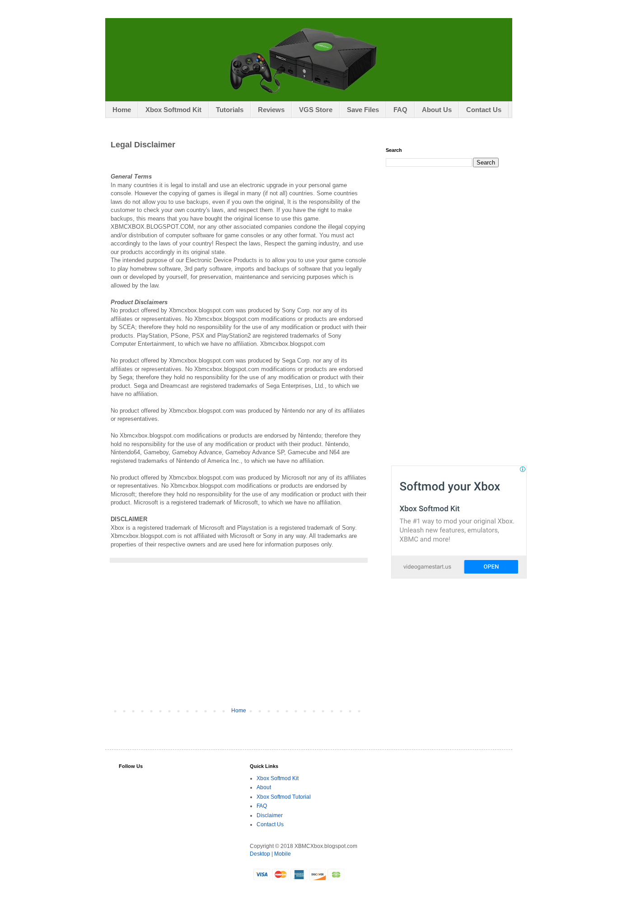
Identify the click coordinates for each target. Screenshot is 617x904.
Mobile (282, 854)
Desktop (260, 854)
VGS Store (315, 109)
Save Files (363, 109)
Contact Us (483, 109)
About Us (437, 109)
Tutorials (229, 109)
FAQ (400, 109)
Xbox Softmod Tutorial (284, 797)
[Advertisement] (238, 639)
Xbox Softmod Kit (173, 109)
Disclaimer (270, 815)
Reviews (271, 109)
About (264, 787)
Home (121, 109)
